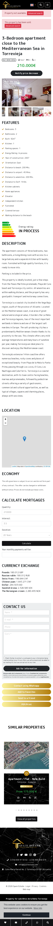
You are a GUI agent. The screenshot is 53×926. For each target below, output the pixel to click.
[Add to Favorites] (26, 773)
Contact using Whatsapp (26, 685)
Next (48, 92)
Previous (5, 92)
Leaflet (14, 466)
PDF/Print (26, 704)
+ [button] (5, 419)
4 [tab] (24, 810)
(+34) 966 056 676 (37, 860)
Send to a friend (26, 698)
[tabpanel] (26, 771)
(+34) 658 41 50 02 (19, 860)
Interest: (6, 518)
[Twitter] (21, 855)
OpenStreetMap (30, 466)
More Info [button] (38, 908)
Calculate (26, 543)
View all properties (26, 819)
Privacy (35, 886)
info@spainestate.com (28, 864)
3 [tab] (21, 810)
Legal (28, 886)
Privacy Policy (22, 660)
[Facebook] (17, 855)
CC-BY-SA (46, 466)
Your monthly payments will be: (16, 549)
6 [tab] (29, 810)
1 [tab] (16, 810)
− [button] (5, 423)
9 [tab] (36, 810)
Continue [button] (27, 915)
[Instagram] (30, 855)
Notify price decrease (26, 73)
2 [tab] (18, 810)
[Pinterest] (34, 855)
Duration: (6, 529)
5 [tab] (26, 810)
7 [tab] (31, 810)
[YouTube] (26, 855)
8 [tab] (34, 810)
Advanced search (35, 13)
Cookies (42, 886)
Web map (26, 889)
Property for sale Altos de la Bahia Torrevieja (26, 899)
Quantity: (6, 507)
